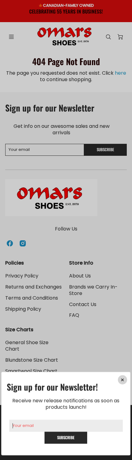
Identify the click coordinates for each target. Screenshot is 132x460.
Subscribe (66, 437)
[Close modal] (122, 379)
